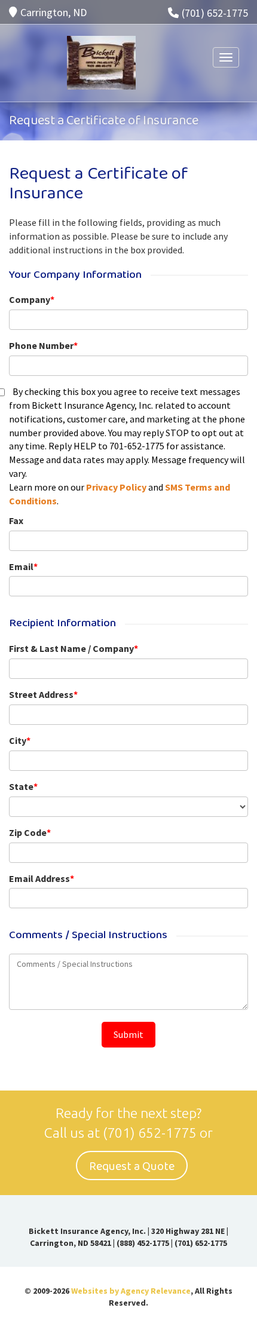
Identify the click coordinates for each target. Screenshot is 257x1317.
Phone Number (43, 345)
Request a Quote (132, 1166)
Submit (128, 1034)
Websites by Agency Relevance (131, 1290)
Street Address (43, 694)
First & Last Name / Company (73, 648)
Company (31, 299)
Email (23, 566)
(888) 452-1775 (143, 1243)
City (19, 740)
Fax (16, 520)
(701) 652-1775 (215, 13)
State (23, 786)
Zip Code (30, 832)
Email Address (41, 878)
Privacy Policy (116, 487)
